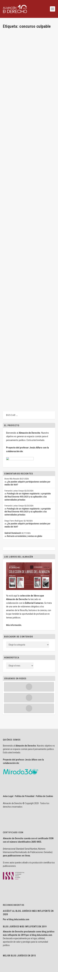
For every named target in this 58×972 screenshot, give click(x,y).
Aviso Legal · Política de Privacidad (18, 796)
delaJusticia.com (21, 919)
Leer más (12, 113)
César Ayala (13, 168)
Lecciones (24, 377)
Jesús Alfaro (14, 88)
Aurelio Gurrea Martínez (18, 316)
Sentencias (10, 171)
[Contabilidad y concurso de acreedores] (28, 286)
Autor (36, 242)
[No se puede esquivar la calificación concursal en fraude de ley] (28, 138)
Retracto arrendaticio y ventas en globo (24, 536)
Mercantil (22, 91)
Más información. (14, 625)
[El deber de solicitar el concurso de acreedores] (28, 212)
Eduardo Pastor (15, 242)
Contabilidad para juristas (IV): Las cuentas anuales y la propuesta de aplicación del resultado (26, 365)
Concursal (36, 88)
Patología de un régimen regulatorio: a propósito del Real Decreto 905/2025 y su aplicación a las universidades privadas (28, 496)
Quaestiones (31, 91)
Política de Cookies (44, 796)
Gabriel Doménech (13, 533)
